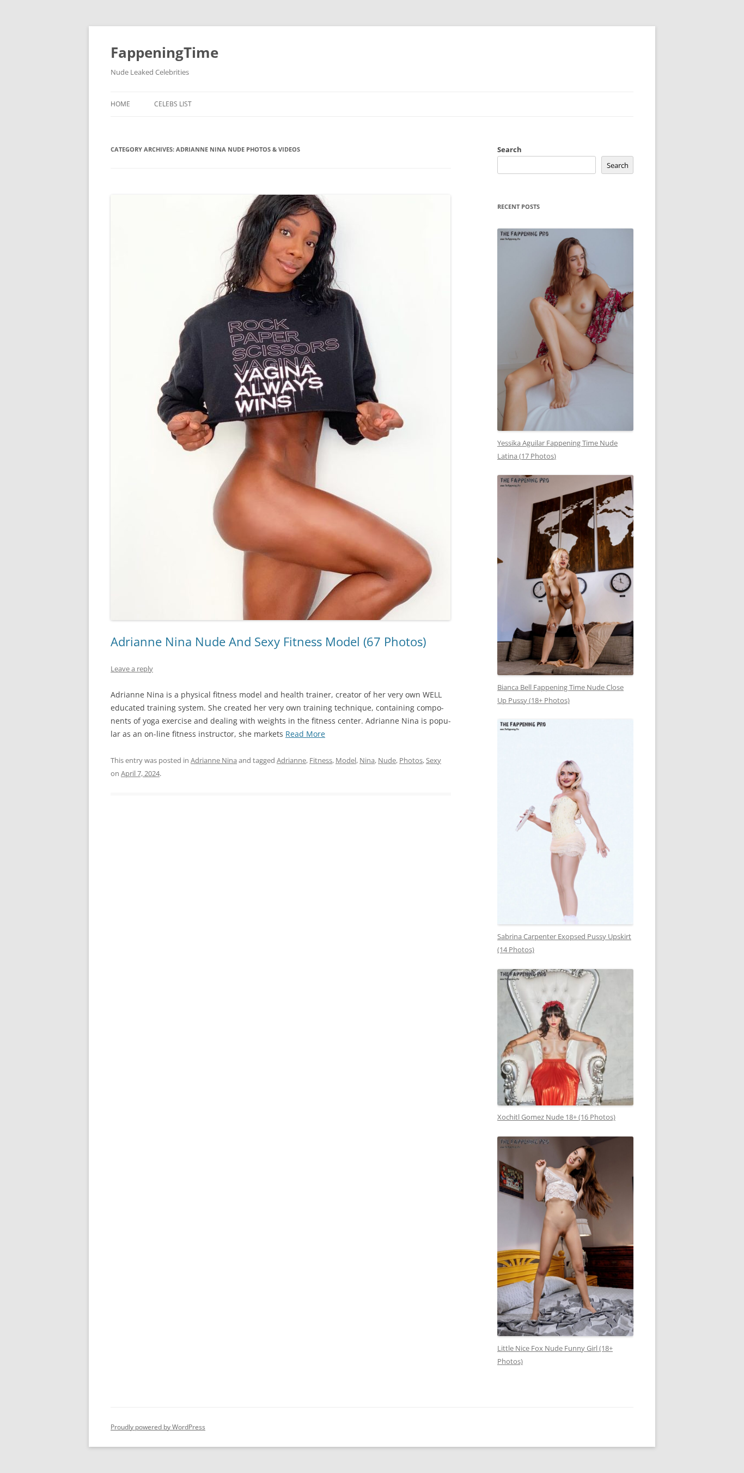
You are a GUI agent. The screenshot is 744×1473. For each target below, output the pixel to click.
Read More (305, 734)
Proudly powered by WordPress (158, 1427)
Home (120, 104)
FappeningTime (164, 52)
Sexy (433, 760)
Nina (367, 760)
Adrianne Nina (214, 760)
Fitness (320, 760)
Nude (387, 760)
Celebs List (173, 104)
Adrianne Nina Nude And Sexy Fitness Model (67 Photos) (268, 641)
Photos (411, 760)
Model (346, 760)
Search (509, 149)
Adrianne (291, 760)
